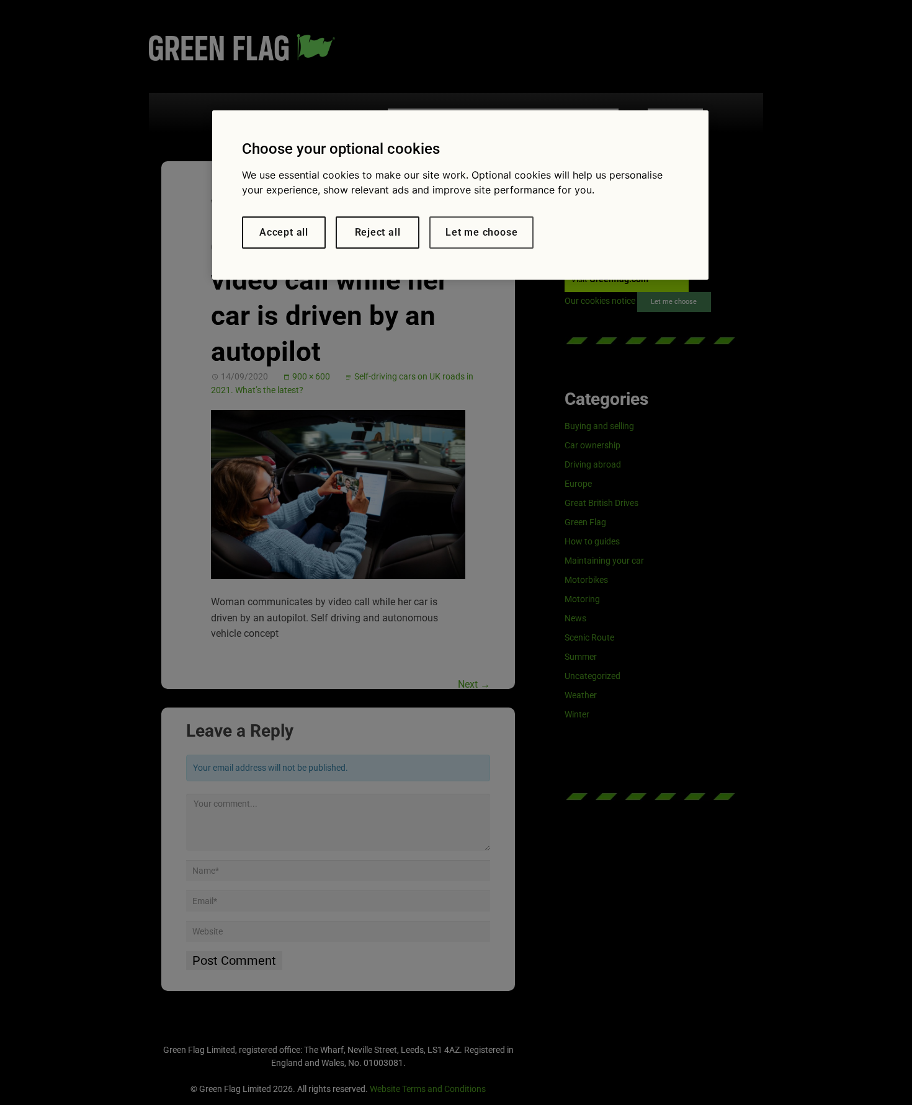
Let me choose (481, 232)
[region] (460, 195)
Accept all (283, 232)
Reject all (378, 232)
